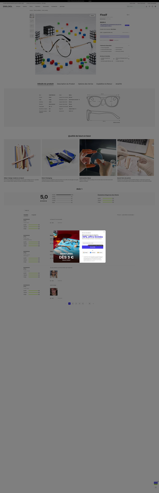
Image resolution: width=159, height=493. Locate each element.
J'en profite (92, 247)
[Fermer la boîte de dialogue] (104, 231)
